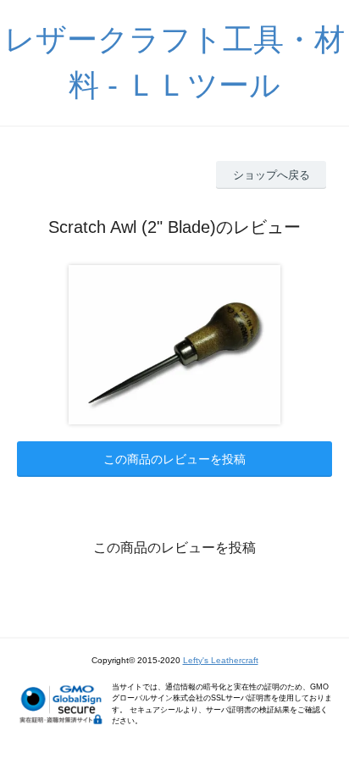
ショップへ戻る (271, 175)
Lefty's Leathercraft (220, 660)
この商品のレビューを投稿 (174, 459)
